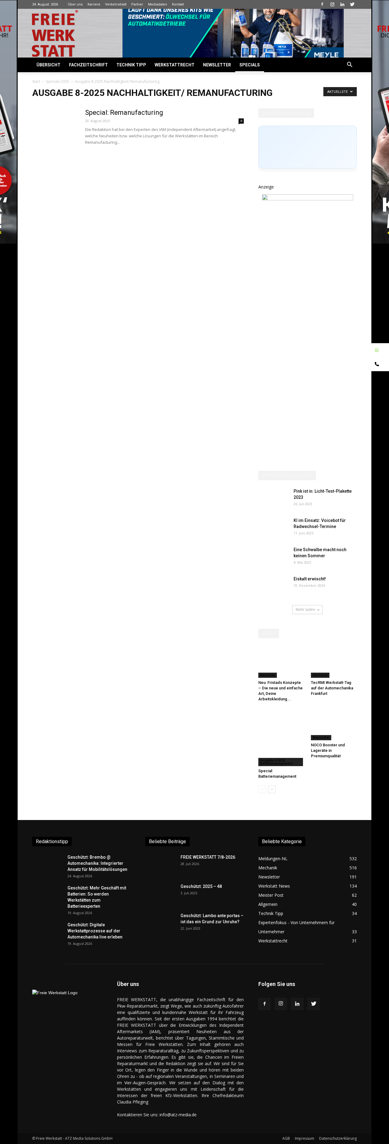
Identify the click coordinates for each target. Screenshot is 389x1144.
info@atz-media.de (178, 1115)
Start (36, 81)
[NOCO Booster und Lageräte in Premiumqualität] (334, 724)
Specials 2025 (57, 81)
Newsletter (217, 64)
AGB (286, 1138)
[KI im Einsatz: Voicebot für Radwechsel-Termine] (273, 528)
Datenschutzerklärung (338, 1138)
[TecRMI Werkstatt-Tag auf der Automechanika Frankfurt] (334, 662)
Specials (249, 64)
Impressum (304, 1138)
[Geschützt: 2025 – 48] (160, 894)
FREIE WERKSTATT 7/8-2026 (208, 857)
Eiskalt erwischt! (310, 578)
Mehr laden (305, 609)
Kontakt (178, 4)
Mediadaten (157, 4)
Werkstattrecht (174, 64)
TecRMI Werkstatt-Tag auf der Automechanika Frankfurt (332, 688)
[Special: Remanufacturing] (55, 131)
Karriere (94, 4)
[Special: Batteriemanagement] (281, 737)
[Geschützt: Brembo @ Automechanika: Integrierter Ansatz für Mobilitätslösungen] (47, 864)
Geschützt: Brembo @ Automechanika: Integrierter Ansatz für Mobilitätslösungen (97, 863)
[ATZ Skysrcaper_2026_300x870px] (307, 199)
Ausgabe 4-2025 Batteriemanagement (276, 762)
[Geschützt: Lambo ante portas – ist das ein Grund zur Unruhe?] (160, 923)
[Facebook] (322, 4)
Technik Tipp (131, 64)
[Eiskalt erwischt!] (273, 586)
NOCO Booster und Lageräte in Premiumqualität (328, 750)
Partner (137, 4)
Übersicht (48, 64)
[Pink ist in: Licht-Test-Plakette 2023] (273, 498)
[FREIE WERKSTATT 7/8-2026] (160, 864)
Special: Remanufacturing (124, 112)
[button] (349, 65)
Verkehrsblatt (115, 4)
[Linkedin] (342, 4)
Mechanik (267, 675)
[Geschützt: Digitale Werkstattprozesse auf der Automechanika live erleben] (47, 932)
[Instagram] (332, 4)
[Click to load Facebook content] (307, 147)
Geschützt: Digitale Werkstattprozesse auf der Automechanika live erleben (94, 930)
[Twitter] (352, 4)
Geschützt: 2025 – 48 (201, 886)
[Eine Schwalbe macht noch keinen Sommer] (273, 557)
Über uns (75, 4)
